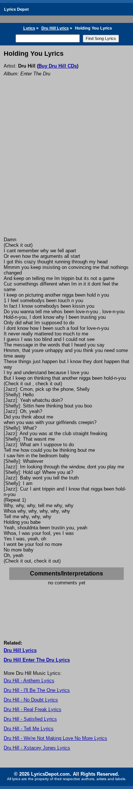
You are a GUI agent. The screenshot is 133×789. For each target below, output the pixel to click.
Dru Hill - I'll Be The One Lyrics (37, 690)
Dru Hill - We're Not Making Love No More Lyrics (55, 738)
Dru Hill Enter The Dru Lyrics (37, 660)
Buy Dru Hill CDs (57, 66)
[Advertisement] (66, 166)
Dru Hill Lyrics (55, 28)
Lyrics (29, 28)
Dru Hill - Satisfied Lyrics (30, 719)
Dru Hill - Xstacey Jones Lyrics (37, 748)
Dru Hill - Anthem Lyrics (29, 680)
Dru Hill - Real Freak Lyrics (32, 709)
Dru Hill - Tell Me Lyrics (29, 728)
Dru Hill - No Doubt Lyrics (31, 700)
